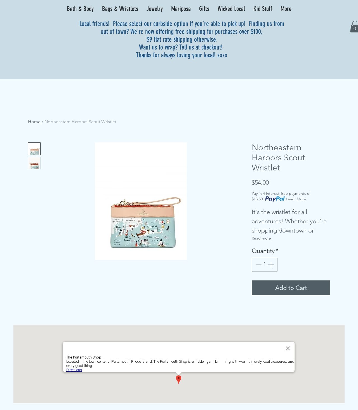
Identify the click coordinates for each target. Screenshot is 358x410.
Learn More (296, 199)
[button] (80, 9)
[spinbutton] (264, 264)
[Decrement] (258, 264)
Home (34, 121)
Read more (261, 238)
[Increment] (271, 264)
